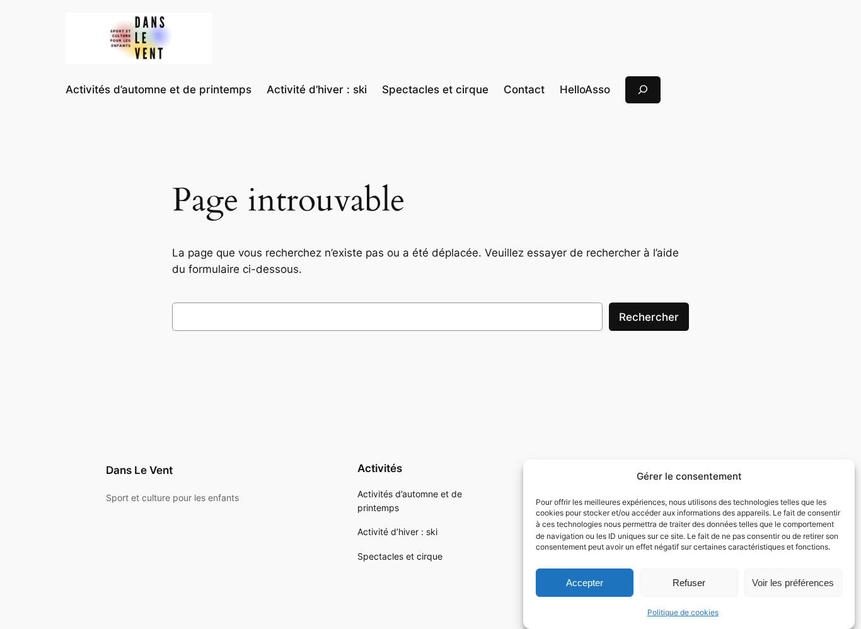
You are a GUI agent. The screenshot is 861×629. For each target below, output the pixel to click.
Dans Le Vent (139, 470)
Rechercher (649, 317)
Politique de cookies (683, 612)
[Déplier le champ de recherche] (643, 89)
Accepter (584, 582)
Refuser (689, 582)
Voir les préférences (793, 582)
